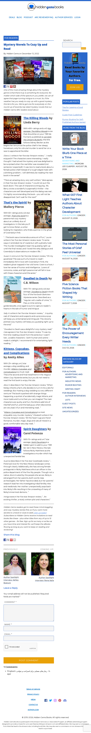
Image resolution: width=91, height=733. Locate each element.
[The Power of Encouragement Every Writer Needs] (74, 319)
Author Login (33, 709)
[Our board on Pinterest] (11, 86)
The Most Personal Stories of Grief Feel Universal (74, 248)
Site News (67, 408)
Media (33, 699)
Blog (19, 17)
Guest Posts (68, 404)
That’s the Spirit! (15, 202)
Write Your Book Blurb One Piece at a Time (74, 153)
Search (68, 40)
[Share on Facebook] (5, 540)
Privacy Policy (33, 694)
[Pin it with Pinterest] (11, 540)
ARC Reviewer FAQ (44, 17)
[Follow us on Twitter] (8, 86)
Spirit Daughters (35, 429)
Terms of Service (33, 689)
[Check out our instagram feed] (14, 86)
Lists (67, 400)
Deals (12, 17)
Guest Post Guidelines (72, 115)
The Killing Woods (35, 118)
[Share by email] (14, 540)
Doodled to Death (35, 278)
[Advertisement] (45, 25)
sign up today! (40, 513)
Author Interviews (75, 396)
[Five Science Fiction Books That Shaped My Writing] (74, 274)
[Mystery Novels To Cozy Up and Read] (29, 84)
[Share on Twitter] (8, 540)
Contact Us (33, 704)
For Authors (69, 371)
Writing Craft (72, 389)
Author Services (64, 17)
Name (8, 624)
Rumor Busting (73, 385)
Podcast (28, 17)
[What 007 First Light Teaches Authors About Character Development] (74, 185)
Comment (10, 602)
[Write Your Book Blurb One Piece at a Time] (74, 139)
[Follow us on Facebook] (5, 86)
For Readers (69, 393)
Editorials (67, 367)
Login (77, 17)
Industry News (73, 381)
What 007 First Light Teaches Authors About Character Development (72, 203)
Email (8, 634)
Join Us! (75, 87)
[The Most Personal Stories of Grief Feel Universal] (74, 234)
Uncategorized (70, 411)
